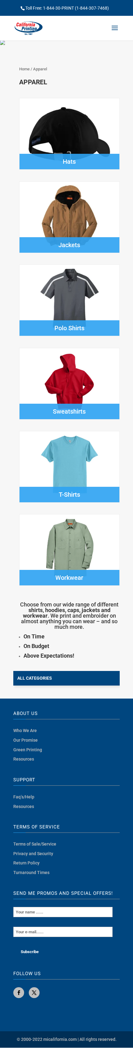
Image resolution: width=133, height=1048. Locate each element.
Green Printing (27, 749)
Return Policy (26, 862)
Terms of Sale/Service (34, 844)
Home (24, 69)
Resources (23, 759)
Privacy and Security (33, 853)
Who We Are (25, 730)
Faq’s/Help (23, 796)
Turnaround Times (31, 872)
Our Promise (25, 740)
